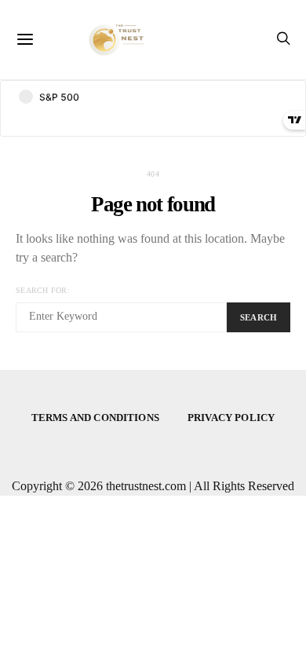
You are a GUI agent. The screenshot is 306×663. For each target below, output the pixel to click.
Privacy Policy (231, 417)
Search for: (43, 290)
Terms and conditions (95, 417)
